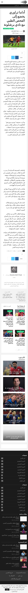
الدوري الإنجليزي (21, 467)
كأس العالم (22, 481)
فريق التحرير (9, 572)
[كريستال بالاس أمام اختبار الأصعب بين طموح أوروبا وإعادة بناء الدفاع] (8, 333)
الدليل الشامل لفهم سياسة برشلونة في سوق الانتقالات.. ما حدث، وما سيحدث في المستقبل (20, 297)
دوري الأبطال (22, 478)
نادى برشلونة (9, 250)
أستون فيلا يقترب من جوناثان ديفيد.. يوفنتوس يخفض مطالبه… (14, 372)
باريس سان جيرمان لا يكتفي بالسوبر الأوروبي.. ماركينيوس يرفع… (14, 421)
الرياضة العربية (21, 475)
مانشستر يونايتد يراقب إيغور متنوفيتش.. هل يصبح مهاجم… (14, 388)
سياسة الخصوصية (21, 572)
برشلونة (14, 250)
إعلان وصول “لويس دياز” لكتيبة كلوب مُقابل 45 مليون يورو (7, 295)
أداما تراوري (19, 250)
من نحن (20, 575)
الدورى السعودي (21, 461)
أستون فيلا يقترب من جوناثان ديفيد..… (10, 557)
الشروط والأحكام (15, 579)
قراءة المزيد (14, 591)
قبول (7, 589)
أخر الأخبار (11, 28)
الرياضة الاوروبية (21, 472)
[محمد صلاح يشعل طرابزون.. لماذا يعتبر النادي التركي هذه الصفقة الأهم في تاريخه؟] (14, 433)
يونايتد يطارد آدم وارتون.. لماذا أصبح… (10, 535)
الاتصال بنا (12, 575)
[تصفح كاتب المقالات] (14, 270)
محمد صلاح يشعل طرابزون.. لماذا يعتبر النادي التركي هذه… (14, 437)
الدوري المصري (21, 469)
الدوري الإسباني (6, 28)
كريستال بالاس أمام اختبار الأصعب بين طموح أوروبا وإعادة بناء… (14, 405)
